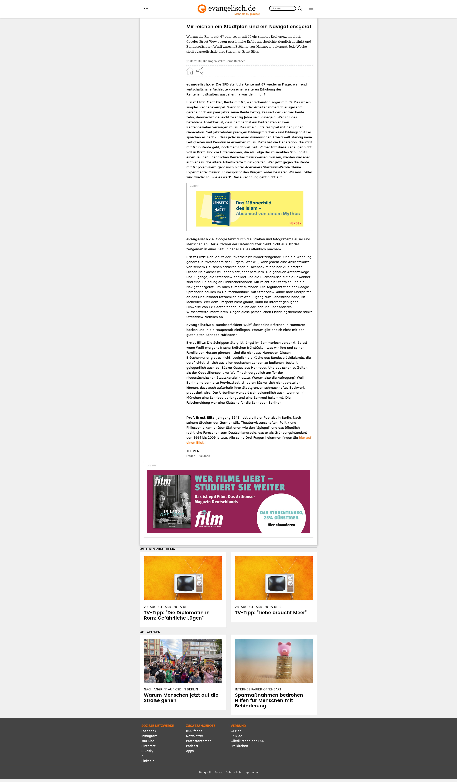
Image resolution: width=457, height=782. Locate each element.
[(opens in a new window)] (249, 209)
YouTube (147, 741)
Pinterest (148, 746)
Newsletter (194, 736)
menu (146, 8)
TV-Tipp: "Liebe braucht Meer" (271, 612)
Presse (219, 772)
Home (190, 70)
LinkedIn (147, 761)
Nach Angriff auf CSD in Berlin (171, 689)
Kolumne (204, 455)
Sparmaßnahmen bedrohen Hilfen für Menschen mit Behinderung (269, 700)
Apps (190, 751)
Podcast (192, 746)
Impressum (251, 772)
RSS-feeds (194, 731)
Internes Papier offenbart (258, 689)
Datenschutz (233, 772)
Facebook (148, 731)
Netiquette (205, 772)
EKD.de (236, 736)
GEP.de (236, 731)
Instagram (149, 736)
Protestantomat (198, 741)
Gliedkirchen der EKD (247, 741)
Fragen (190, 455)
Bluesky (147, 751)
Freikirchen (239, 746)
